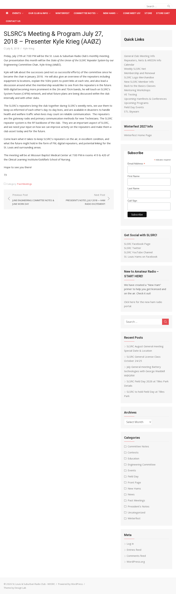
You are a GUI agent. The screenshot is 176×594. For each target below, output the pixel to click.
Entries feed (134, 549)
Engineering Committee (142, 464)
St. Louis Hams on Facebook (140, 256)
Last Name (133, 188)
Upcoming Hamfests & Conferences (145, 98)
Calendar (129, 64)
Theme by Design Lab (15, 587)
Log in (130, 543)
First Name (134, 176)
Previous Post (33, 199)
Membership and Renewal (139, 73)
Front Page (134, 482)
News (131, 494)
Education (133, 458)
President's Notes (138, 506)
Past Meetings (24, 183)
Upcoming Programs (136, 103)
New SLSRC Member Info (139, 81)
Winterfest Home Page (138, 135)
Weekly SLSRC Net (135, 68)
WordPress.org (136, 561)
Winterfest (63, 13)
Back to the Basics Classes (140, 85)
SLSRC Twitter (132, 248)
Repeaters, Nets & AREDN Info (142, 60)
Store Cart (163, 13)
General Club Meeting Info (139, 56)
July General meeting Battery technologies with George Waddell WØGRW (144, 371)
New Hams (109, 13)
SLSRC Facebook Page (137, 244)
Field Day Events (134, 107)
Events (16, 13)
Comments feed (136, 555)
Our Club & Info (38, 13)
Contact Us (13, 21)
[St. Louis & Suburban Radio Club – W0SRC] (7, 13)
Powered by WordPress (70, 584)
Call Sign (132, 200)
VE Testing (130, 94)
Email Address (136, 163)
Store (148, 13)
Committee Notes (85, 13)
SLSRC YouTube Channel (138, 252)
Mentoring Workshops (137, 90)
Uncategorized (136, 512)
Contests (133, 452)
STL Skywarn (131, 111)
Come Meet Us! (131, 13)
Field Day (133, 476)
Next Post (85, 199)
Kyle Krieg (28, 48)
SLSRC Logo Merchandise (139, 77)
